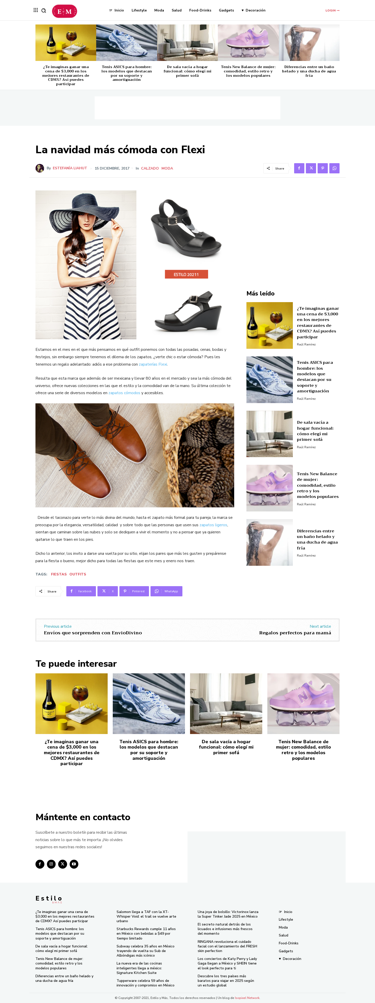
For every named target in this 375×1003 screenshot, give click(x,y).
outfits (77, 574)
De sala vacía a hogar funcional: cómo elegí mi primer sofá (187, 71)
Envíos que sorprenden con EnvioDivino (93, 633)
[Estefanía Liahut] (41, 168)
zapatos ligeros (213, 525)
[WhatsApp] (334, 168)
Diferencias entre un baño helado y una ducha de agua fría (309, 71)
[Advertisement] (187, 107)
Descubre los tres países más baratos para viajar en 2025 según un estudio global (226, 981)
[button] (44, 10)
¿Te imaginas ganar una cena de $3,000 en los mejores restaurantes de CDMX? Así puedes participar (65, 75)
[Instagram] (51, 864)
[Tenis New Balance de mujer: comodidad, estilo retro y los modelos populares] (248, 42)
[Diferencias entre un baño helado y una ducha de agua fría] (309, 42)
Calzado (150, 168)
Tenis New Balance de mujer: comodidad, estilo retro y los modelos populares (248, 71)
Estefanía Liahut (70, 168)
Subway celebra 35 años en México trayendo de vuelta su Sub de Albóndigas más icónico (145, 951)
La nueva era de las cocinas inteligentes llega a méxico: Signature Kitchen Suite (139, 968)
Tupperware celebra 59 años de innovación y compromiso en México (145, 983)
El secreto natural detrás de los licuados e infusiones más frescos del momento (225, 929)
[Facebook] (299, 168)
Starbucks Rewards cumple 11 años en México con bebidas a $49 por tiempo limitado (146, 934)
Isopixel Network (247, 998)
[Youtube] (74, 864)
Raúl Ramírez (306, 344)
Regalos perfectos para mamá (295, 633)
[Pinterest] (323, 168)
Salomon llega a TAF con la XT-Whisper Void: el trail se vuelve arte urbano (146, 916)
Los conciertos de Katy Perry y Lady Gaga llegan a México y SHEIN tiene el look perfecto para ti (227, 963)
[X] (311, 168)
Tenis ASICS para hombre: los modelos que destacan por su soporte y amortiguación (127, 73)
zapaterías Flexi (153, 364)
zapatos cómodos (124, 393)
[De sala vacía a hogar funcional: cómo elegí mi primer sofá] (187, 42)
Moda (167, 168)
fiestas (59, 574)
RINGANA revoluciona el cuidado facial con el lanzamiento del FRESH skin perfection (227, 946)
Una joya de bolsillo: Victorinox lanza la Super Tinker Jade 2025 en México (228, 914)
